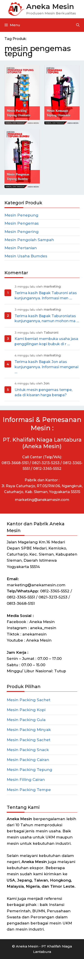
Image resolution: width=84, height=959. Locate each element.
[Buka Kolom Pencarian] (78, 25)
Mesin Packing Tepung (29, 769)
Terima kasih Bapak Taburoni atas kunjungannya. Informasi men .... (46, 295)
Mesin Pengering (21, 231)
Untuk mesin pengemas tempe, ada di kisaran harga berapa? (43, 392)
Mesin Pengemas (21, 223)
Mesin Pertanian (20, 248)
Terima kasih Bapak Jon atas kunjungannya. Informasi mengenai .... (46, 367)
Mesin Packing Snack (28, 749)
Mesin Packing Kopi (26, 710)
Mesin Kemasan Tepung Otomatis (58, 113)
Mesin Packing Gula (26, 719)
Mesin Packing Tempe (29, 789)
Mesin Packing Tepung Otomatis (18, 113)
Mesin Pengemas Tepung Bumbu (18, 177)
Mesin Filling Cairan (26, 779)
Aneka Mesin (50, 6)
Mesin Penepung (21, 215)
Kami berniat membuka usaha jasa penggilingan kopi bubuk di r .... (46, 341)
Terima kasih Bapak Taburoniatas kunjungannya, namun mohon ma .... (47, 318)
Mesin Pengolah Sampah (29, 239)
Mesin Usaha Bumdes (25, 256)
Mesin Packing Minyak (29, 729)
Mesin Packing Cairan (28, 759)
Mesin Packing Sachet (28, 700)
